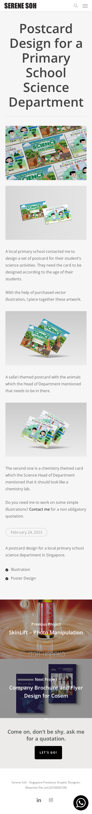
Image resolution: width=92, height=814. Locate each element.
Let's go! (48, 752)
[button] (85, 5)
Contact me (39, 509)
